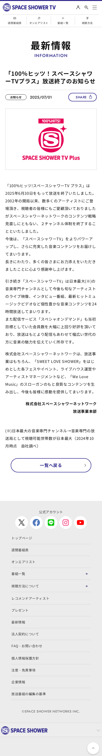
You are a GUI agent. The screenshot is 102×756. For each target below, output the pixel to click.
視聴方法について (25, 586)
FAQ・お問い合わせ (26, 645)
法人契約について (25, 634)
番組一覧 (62, 23)
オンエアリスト (38, 23)
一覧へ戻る (51, 465)
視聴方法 (87, 23)
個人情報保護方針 (25, 658)
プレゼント (20, 610)
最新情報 (18, 622)
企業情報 (18, 682)
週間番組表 (14, 23)
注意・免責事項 (23, 670)
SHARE (81, 97)
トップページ (21, 538)
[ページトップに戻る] (93, 748)
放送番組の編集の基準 (28, 693)
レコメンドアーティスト (30, 598)
